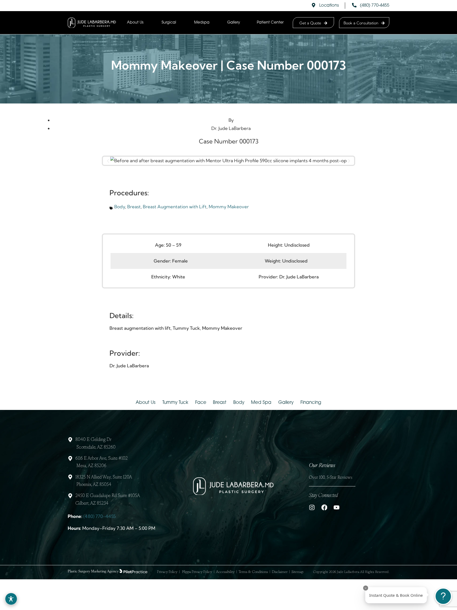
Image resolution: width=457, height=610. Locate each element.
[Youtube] (336, 507)
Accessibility (225, 572)
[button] (108, 160)
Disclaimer (279, 572)
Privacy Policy (167, 572)
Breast (134, 206)
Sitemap (297, 572)
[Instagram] (312, 507)
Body (119, 206)
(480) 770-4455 (99, 516)
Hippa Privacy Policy (197, 572)
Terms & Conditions (253, 572)
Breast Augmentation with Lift (175, 206)
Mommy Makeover (229, 206)
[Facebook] (324, 507)
